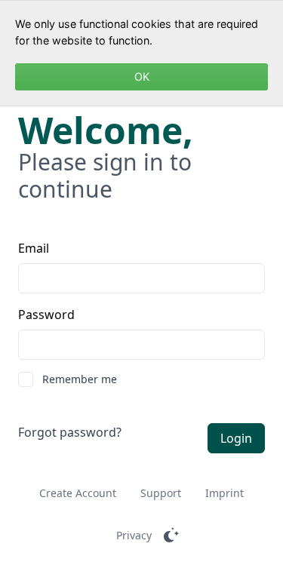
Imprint (224, 493)
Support (160, 493)
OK (141, 76)
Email (33, 248)
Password (46, 314)
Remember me (79, 379)
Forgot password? (70, 432)
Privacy (134, 535)
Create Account (77, 493)
